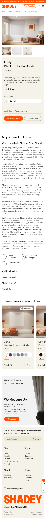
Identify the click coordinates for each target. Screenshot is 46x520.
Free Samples (29, 6)
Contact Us (11, 419)
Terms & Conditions (36, 512)
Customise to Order (13, 118)
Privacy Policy (8, 512)
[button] (6, 355)
